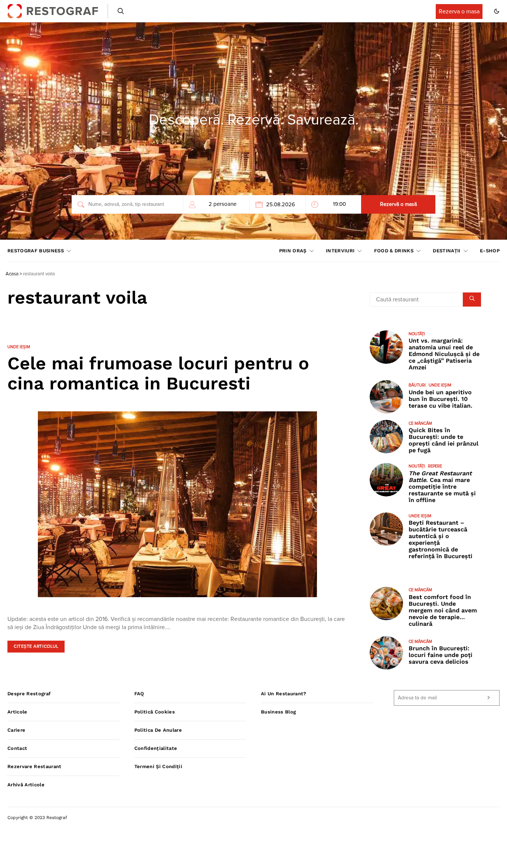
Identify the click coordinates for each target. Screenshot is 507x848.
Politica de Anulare (158, 730)
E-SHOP (490, 250)
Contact (17, 748)
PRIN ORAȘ (293, 250)
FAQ (139, 693)
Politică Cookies (154, 712)
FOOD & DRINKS (393, 250)
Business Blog (278, 712)
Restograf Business (35, 250)
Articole (17, 712)
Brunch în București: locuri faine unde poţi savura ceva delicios (440, 655)
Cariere (16, 730)
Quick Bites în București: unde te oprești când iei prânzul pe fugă (443, 440)
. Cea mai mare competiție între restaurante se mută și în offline (442, 487)
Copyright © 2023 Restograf (37, 817)
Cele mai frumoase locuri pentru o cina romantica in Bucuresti (158, 373)
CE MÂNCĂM (420, 423)
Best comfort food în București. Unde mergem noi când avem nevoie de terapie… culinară (443, 610)
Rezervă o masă (398, 204)
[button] (497, 11)
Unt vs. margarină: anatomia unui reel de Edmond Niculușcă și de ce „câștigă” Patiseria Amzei (444, 354)
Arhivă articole (26, 784)
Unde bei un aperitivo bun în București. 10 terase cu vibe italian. (440, 399)
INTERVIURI (340, 250)
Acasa (12, 274)
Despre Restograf (28, 693)
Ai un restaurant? (284, 693)
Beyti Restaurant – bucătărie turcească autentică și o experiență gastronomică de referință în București (440, 540)
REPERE (435, 467)
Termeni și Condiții (158, 766)
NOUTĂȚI (417, 334)
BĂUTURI (417, 385)
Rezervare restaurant (34, 766)
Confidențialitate (155, 748)
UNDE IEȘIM (18, 347)
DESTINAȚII (446, 250)
